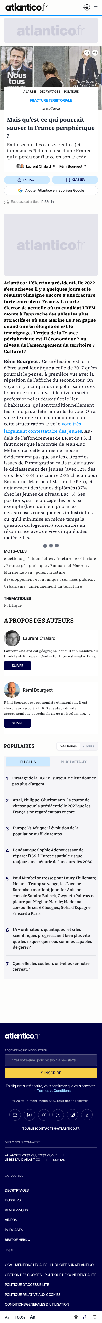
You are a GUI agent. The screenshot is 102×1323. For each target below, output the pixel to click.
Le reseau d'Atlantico (22, 1159)
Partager (30, 180)
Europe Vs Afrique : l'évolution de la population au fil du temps (46, 831)
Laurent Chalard (38, 166)
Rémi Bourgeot (70, 166)
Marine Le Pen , (20, 572)
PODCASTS (14, 1230)
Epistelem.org (73, 713)
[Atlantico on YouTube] (87, 1114)
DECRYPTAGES (17, 1190)
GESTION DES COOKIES (23, 1275)
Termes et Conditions (54, 1090)
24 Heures (68, 746)
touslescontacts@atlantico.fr (51, 1128)
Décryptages (50, 91)
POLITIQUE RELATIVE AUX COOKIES (32, 1294)
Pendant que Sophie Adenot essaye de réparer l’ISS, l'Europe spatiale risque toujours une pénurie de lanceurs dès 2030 (52, 856)
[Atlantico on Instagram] (72, 1114)
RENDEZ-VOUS (16, 1210)
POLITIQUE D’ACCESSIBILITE (27, 1284)
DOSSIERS (13, 1200)
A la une (29, 91)
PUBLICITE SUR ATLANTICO (72, 1265)
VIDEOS (11, 1220)
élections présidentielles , (30, 558)
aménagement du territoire (55, 586)
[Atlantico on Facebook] (44, 1115)
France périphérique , (28, 565)
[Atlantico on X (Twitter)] (29, 1115)
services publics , (78, 579)
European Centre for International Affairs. (59, 656)
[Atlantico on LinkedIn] (58, 1115)
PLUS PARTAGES (74, 762)
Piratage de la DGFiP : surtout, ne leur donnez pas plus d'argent (54, 781)
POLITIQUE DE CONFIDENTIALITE (70, 1275)
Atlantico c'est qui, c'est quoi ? (31, 1155)
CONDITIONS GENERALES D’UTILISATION (37, 1304)
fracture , (58, 572)
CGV (8, 1265)
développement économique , (33, 579)
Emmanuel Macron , (69, 565)
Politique (71, 91)
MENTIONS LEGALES (31, 1265)
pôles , (42, 572)
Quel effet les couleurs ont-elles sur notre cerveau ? (51, 966)
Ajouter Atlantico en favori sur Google (54, 190)
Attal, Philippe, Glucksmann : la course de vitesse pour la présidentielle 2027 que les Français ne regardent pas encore (52, 806)
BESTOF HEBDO (17, 1240)
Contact (60, 1160)
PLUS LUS (28, 762)
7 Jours (88, 746)
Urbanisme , (16, 586)
